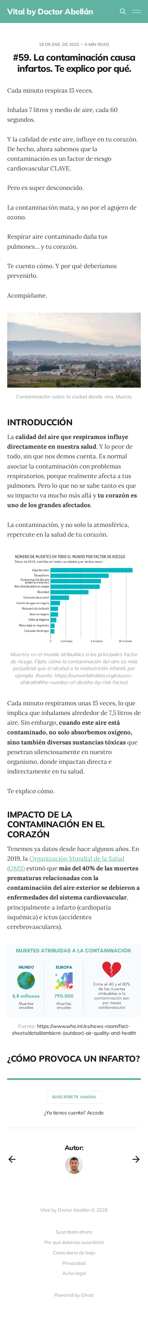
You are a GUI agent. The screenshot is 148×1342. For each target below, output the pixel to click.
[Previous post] (12, 1159)
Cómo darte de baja (74, 1253)
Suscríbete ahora (74, 1096)
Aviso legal (74, 1273)
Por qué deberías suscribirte (74, 1242)
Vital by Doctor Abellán (50, 11)
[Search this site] (122, 11)
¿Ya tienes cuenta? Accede (73, 1112)
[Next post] (136, 1159)
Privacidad (74, 1263)
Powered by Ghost (74, 1295)
